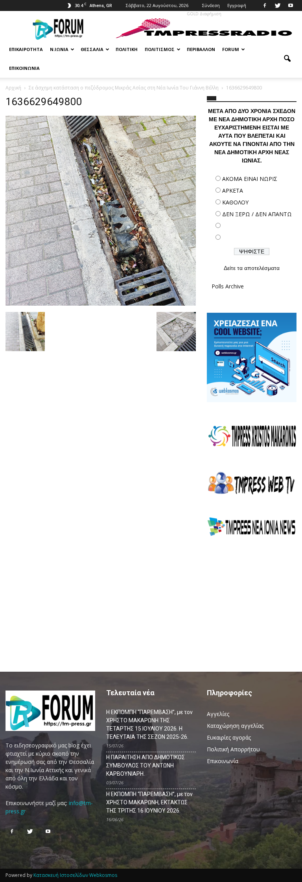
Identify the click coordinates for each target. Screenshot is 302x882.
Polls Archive (228, 286)
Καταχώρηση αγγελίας (235, 725)
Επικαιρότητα (26, 49)
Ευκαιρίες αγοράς (229, 737)
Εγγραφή (236, 5)
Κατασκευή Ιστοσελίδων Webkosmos (75, 875)
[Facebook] (265, 5)
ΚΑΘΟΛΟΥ (235, 202)
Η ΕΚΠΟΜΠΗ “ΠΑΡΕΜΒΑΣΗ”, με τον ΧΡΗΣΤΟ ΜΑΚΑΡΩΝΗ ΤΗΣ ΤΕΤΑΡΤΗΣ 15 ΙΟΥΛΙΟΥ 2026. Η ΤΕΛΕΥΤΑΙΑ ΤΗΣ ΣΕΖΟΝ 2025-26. (149, 724)
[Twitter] (278, 5)
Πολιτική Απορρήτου (233, 749)
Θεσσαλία (92, 49)
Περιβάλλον (201, 49)
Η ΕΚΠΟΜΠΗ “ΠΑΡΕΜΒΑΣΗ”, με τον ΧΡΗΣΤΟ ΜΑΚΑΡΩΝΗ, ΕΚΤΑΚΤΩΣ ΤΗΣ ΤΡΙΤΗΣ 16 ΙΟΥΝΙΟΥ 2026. (149, 802)
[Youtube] (290, 5)
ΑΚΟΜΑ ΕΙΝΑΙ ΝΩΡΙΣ (249, 178)
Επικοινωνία (24, 68)
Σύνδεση (211, 5)
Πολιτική (127, 49)
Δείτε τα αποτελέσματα (252, 268)
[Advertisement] (251, 599)
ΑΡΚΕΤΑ (232, 190)
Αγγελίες (218, 714)
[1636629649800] (101, 304)
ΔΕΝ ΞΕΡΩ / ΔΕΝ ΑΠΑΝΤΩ (257, 214)
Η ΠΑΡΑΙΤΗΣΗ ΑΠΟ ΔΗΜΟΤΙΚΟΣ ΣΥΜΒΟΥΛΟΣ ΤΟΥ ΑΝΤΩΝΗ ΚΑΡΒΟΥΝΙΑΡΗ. (145, 765)
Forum (230, 49)
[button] (287, 58)
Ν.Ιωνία (59, 49)
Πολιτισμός (160, 49)
